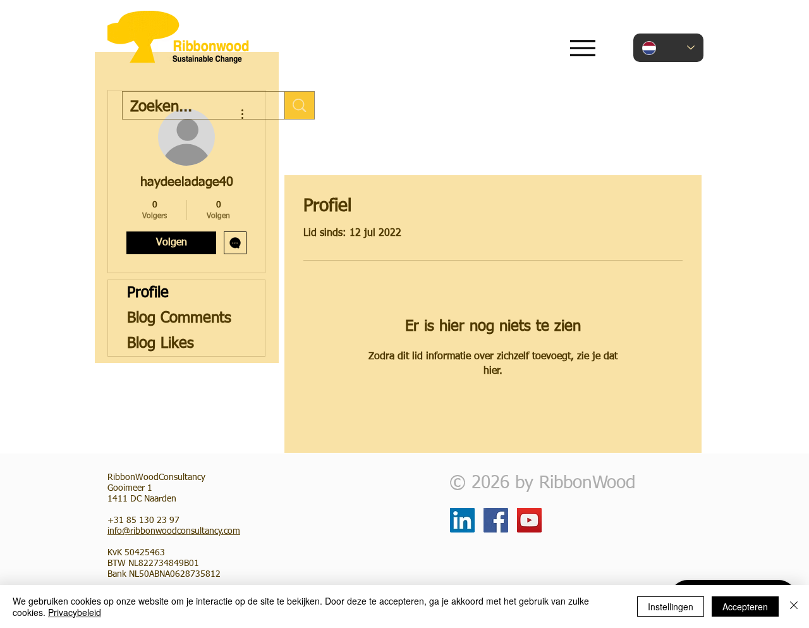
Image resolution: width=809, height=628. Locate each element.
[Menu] (582, 47)
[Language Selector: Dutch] (668, 48)
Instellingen (670, 606)
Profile (148, 292)
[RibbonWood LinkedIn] (462, 520)
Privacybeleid (74, 612)
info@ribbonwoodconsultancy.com (173, 531)
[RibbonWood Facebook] (496, 520)
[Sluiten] (793, 606)
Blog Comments (179, 318)
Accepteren (745, 606)
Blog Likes (160, 343)
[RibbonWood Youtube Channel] (529, 520)
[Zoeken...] (299, 105)
